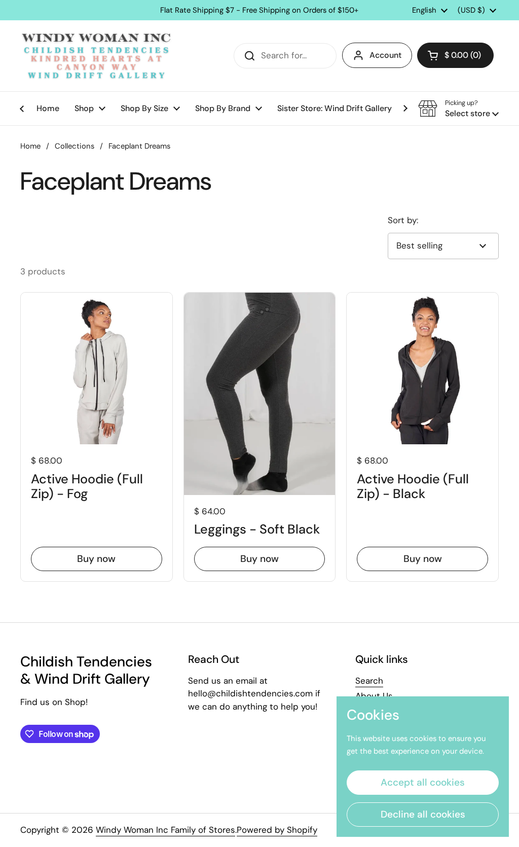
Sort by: (403, 220)
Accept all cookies (423, 782)
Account (385, 55)
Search (369, 680)
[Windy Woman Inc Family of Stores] (96, 55)
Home (30, 146)
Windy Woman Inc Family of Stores (165, 829)
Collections (74, 146)
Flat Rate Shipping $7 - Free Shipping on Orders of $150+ (259, 10)
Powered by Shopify (277, 829)
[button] (455, 55)
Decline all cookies (423, 814)
